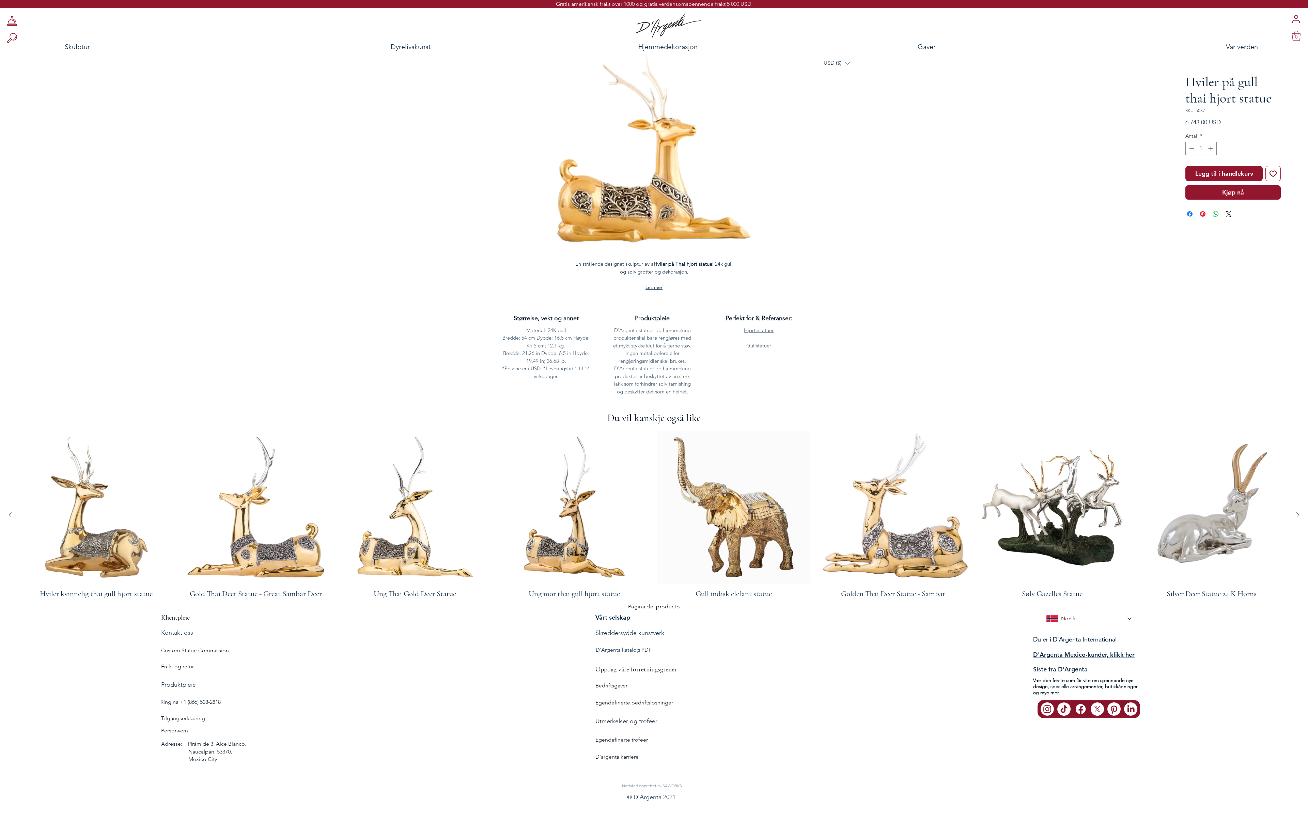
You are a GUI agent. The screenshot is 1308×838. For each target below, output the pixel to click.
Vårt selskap (612, 617)
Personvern (174, 730)
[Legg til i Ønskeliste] (1273, 173)
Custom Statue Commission (195, 650)
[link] (1296, 36)
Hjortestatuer (759, 330)
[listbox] (837, 63)
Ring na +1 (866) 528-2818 (190, 702)
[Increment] (1211, 148)
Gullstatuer (758, 345)
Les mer (654, 287)
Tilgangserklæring (183, 718)
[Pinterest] (1114, 709)
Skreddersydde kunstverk (629, 633)
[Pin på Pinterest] (1203, 214)
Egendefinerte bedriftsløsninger (634, 702)
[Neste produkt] (1298, 515)
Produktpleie (178, 684)
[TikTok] (1064, 709)
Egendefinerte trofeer (621, 739)
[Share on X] (1229, 214)
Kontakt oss (177, 632)
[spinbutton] (1201, 148)
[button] (837, 63)
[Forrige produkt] (10, 515)
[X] (1097, 709)
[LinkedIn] (1130, 709)
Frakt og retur (177, 666)
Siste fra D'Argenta (1060, 669)
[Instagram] (1047, 709)
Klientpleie (175, 618)
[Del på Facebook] (1190, 214)
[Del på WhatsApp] (1216, 214)
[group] (654, 515)
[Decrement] (1191, 148)
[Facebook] (1080, 709)
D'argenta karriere (617, 757)
